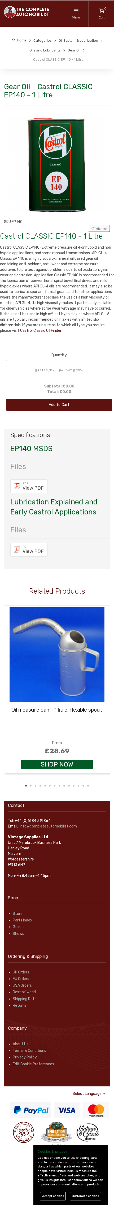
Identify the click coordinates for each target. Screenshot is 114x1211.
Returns (20, 1005)
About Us (20, 1044)
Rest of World (24, 992)
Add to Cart (59, 405)
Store (18, 913)
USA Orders (22, 985)
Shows (18, 933)
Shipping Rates (25, 999)
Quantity (59, 355)
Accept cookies (53, 1196)
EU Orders (21, 979)
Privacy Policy (25, 1057)
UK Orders (21, 972)
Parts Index (22, 920)
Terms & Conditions (29, 1050)
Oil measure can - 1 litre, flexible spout (56, 710)
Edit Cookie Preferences (33, 1064)
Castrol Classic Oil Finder (41, 330)
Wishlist (100, 228)
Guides (18, 927)
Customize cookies (85, 1196)
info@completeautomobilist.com (48, 826)
